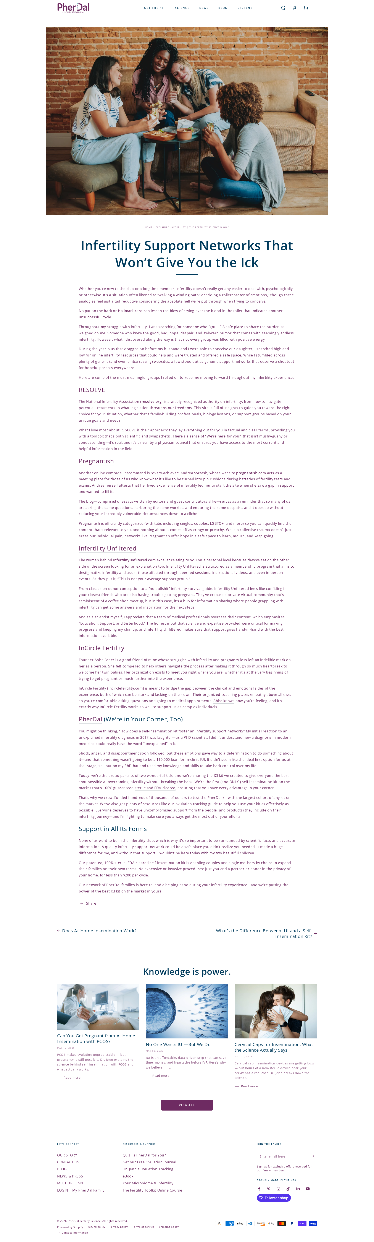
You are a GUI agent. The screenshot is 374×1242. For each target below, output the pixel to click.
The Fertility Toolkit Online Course (152, 1190)
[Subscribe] (314, 1156)
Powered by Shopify (70, 1227)
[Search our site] (283, 8)
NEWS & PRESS (70, 1176)
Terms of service (143, 1227)
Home (149, 227)
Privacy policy (119, 1227)
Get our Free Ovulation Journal (149, 1162)
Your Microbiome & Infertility (148, 1183)
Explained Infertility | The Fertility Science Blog (191, 227)
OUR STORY (67, 1155)
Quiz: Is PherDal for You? (144, 1155)
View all (187, 1105)
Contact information (75, 1232)
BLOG (62, 1169)
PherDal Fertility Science (84, 1221)
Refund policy (96, 1227)
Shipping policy (169, 1227)
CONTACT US (68, 1162)
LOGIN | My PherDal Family (81, 1190)
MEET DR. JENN (70, 1183)
